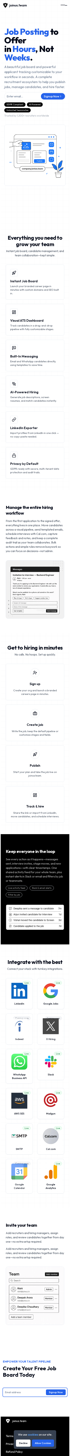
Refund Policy (14, 1451)
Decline (23, 1443)
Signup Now (51, 96)
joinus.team (19, 1421)
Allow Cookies (43, 1443)
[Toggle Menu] (64, 5)
